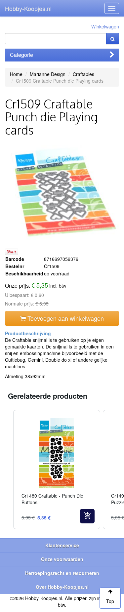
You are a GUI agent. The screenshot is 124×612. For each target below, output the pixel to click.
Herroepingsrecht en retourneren (62, 573)
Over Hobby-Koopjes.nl (62, 587)
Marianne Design (47, 74)
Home (16, 74)
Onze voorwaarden (62, 559)
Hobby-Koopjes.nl (28, 8)
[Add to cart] (87, 516)
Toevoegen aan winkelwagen (65, 318)
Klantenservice (62, 545)
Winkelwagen (105, 26)
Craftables (83, 74)
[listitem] (56, 469)
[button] (6, 470)
